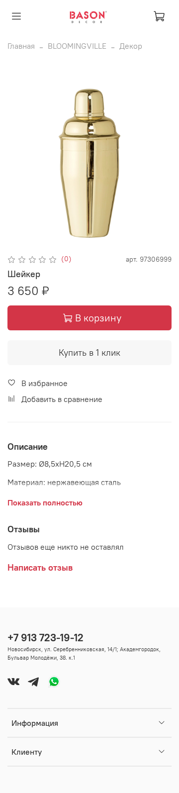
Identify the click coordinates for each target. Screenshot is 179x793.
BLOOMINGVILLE (77, 46)
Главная (21, 46)
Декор (130, 46)
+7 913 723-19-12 (45, 637)
